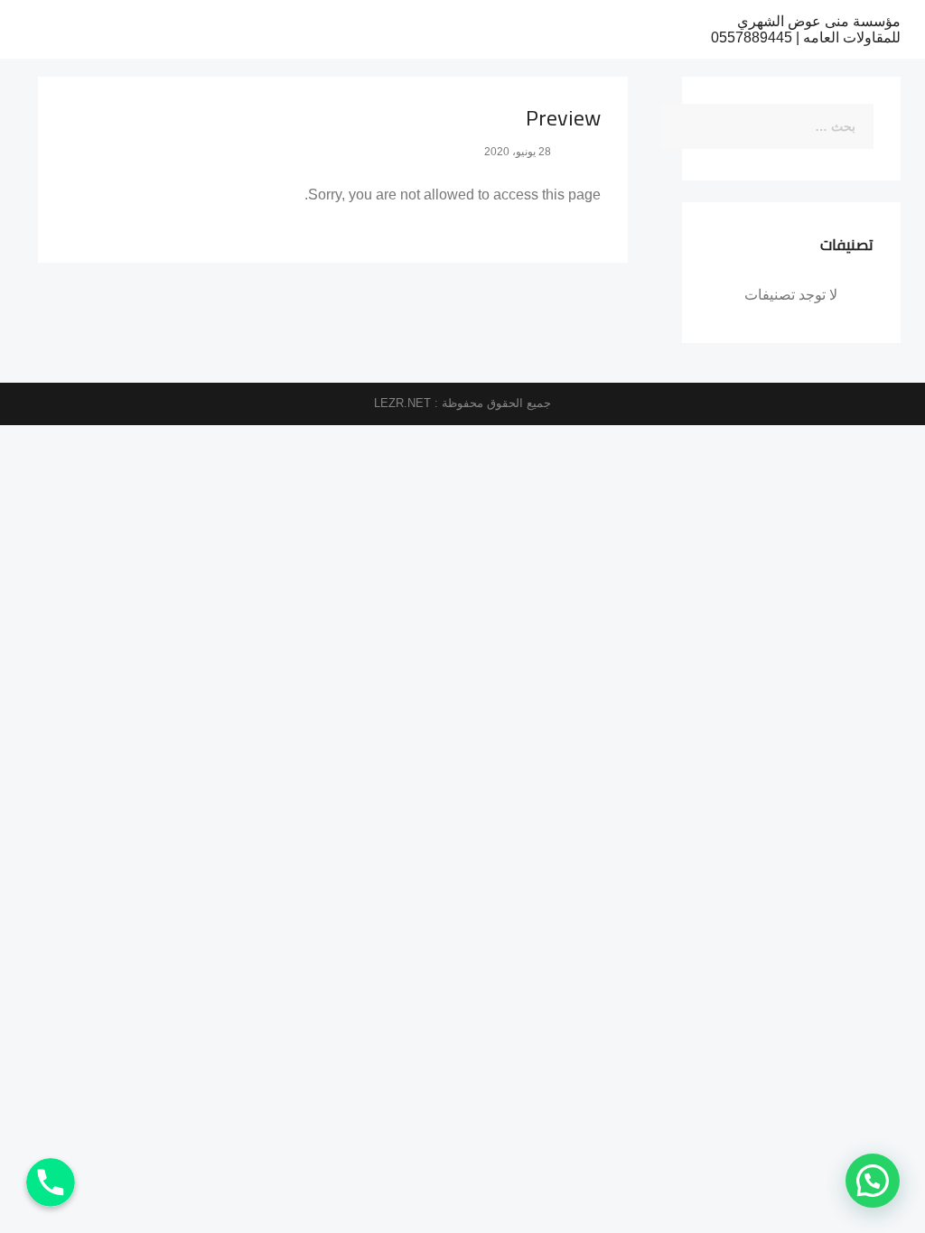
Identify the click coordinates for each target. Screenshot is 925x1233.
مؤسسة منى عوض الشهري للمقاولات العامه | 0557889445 (806, 29)
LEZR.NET (402, 403)
